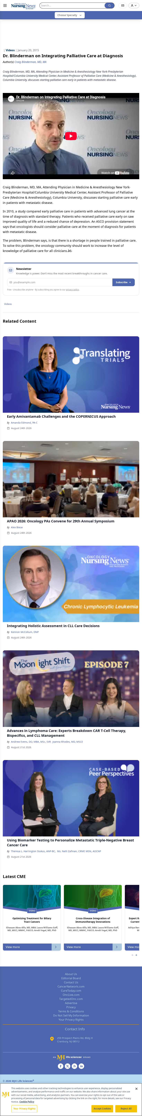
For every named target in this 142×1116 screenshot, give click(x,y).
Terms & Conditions (71, 1011)
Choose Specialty (67, 15)
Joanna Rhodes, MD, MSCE (67, 741)
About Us (71, 974)
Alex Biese (17, 527)
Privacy (71, 1007)
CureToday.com (71, 991)
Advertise (71, 1003)
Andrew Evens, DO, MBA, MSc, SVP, (31, 741)
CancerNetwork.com (71, 986)
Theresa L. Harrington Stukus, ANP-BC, (33, 851)
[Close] (136, 1089)
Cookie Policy (26, 1101)
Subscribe (121, 282)
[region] (71, 1099)
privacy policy (72, 289)
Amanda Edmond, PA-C (24, 422)
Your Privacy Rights (71, 1019)
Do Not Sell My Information (71, 1015)
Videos (8, 304)
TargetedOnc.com (71, 999)
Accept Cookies (102, 1108)
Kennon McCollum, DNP (25, 632)
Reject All (126, 1108)
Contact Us (71, 982)
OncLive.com (71, 995)
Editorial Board (71, 978)
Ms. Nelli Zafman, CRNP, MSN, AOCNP (79, 851)
